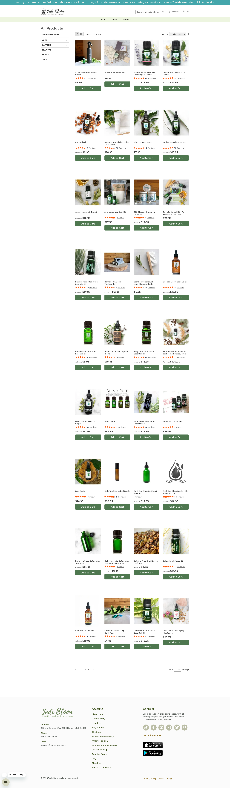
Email (43, 742)
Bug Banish (80, 491)
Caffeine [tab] (46, 45)
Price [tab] (44, 60)
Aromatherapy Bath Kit (115, 212)
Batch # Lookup (100, 750)
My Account (98, 714)
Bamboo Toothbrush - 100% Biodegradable (144, 283)
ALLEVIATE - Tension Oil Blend (174, 73)
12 (179, 288)
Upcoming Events (152, 735)
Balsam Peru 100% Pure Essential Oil (86, 283)
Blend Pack (109, 421)
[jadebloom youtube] (161, 728)
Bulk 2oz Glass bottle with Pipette (146, 492)
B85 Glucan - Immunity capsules (144, 213)
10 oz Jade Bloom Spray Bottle (86, 73)
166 (150, 357)
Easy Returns (98, 727)
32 (92, 288)
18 (91, 636)
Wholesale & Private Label (104, 745)
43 (150, 148)
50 (150, 636)
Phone (44, 733)
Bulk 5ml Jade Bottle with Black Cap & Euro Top (116, 562)
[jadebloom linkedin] (184, 728)
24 (150, 427)
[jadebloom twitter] (177, 728)
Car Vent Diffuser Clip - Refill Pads (115, 631)
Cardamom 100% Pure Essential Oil (144, 631)
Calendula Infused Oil (173, 561)
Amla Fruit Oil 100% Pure (174, 142)
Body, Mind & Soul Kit (173, 421)
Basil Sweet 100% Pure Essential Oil (85, 352)
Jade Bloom (54, 778)
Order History (98, 719)
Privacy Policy (149, 778)
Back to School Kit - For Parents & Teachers (174, 213)
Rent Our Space (99, 754)
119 (121, 148)
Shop (161, 778)
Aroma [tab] (45, 55)
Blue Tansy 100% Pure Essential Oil (144, 422)
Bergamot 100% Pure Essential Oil (144, 352)
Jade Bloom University (103, 736)
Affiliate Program (100, 741)
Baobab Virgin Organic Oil (175, 282)
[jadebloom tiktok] (145, 728)
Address (45, 725)
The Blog (96, 732)
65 (92, 357)
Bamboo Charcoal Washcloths (112, 283)
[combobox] (150, 12)
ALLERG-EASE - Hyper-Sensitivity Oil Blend (144, 73)
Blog (169, 778)
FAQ (94, 759)
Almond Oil (80, 142)
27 (179, 357)
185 (150, 78)
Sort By (165, 34)
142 (92, 427)
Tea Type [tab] (46, 50)
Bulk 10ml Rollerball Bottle (117, 491)
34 (150, 288)
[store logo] (53, 12)
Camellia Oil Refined (84, 630)
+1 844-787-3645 (49, 736)
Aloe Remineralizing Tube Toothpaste (116, 143)
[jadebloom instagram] (169, 728)
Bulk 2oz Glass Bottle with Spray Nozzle (175, 492)
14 (179, 148)
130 (179, 78)
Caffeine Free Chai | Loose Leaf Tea (146, 562)
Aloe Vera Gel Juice (143, 142)
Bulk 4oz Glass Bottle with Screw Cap (87, 562)
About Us (96, 763)
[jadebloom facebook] (153, 728)
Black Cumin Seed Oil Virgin (85, 422)
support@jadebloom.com (53, 745)
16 (121, 427)
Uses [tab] (44, 40)
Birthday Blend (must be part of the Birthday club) (175, 352)
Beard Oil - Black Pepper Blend (116, 352)
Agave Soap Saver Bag (114, 72)
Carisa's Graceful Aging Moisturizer (173, 631)
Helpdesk (96, 723)
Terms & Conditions (101, 767)
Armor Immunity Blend (86, 212)
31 (91, 148)
